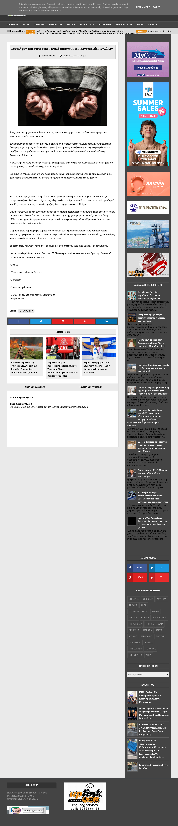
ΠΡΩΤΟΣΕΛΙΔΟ (135, 649)
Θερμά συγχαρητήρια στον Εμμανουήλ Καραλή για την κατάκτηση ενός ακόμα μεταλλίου (97, 367)
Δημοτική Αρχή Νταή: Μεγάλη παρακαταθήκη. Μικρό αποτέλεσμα (152, 473)
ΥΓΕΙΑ (140, 24)
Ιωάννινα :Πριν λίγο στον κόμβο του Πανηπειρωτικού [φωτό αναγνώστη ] (153, 368)
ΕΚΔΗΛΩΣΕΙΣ (86, 24)
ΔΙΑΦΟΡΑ (133, 618)
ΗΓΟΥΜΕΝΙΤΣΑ (135, 624)
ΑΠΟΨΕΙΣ (133, 605)
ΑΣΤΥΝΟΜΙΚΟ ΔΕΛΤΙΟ (138, 611)
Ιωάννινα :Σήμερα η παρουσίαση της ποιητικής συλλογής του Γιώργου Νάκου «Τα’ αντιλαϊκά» (153, 390)
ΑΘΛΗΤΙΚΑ (161, 599)
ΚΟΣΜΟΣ (133, 636)
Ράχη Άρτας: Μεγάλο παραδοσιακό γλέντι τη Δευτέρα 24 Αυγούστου (149, 295)
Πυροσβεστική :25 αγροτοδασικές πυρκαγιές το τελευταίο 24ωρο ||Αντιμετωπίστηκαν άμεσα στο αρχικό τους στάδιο (62, 369)
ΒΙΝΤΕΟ (70, 24)
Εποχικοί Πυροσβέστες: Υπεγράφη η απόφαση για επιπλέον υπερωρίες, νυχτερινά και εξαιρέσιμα (24, 367)
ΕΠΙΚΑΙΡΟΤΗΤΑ (123, 24)
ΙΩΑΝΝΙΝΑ (12, 24)
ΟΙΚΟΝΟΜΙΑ (104, 24)
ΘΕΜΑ (160, 624)
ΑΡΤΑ (25, 24)
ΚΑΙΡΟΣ (152, 24)
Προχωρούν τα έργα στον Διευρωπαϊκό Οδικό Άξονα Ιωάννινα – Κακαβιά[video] (151, 342)
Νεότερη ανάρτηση (35, 387)
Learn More (143, 7)
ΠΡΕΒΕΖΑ (38, 24)
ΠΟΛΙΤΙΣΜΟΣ (134, 643)
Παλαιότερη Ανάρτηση (90, 387)
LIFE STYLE (134, 599)
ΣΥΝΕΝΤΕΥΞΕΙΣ (135, 655)
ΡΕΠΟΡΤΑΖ (151, 649)
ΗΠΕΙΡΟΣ (150, 624)
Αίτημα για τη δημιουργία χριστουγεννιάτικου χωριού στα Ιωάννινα (151, 317)
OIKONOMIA (148, 599)
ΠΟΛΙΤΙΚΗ (160, 636)
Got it (156, 7)
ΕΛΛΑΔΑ (145, 618)
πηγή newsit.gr (17, 298)
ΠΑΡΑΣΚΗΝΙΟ (146, 636)
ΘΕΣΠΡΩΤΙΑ (55, 24)
